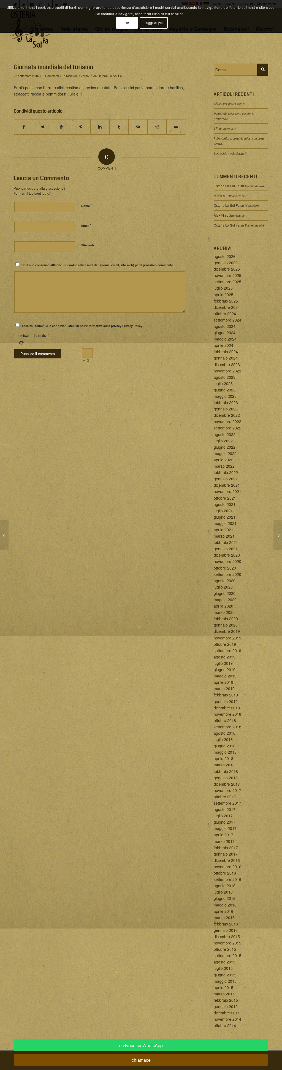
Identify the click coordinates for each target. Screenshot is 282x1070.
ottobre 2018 (225, 720)
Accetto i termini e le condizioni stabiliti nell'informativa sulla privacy (81, 326)
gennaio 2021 (226, 548)
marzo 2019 (224, 688)
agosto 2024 (224, 326)
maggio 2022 (225, 453)
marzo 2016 (224, 917)
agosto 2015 (224, 962)
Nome (86, 205)
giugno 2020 (224, 593)
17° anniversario (225, 128)
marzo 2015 (224, 994)
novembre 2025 (227, 275)
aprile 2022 (223, 459)
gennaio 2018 (226, 777)
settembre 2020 (227, 574)
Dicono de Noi (254, 186)
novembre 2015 (227, 943)
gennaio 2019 (226, 701)
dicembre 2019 (227, 631)
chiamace (141, 1060)
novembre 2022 (227, 421)
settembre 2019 (227, 650)
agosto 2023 (224, 377)
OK (126, 22)
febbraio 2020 (226, 618)
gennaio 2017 (226, 854)
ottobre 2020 (225, 568)
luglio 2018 (223, 739)
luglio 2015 (223, 968)
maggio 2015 (225, 981)
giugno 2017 (224, 822)
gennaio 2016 (226, 930)
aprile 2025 (223, 294)
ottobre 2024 (225, 313)
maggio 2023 (225, 396)
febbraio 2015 (226, 1000)
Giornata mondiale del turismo (53, 67)
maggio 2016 (225, 905)
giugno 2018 (224, 745)
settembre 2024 (227, 320)
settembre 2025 (227, 281)
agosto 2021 (224, 504)
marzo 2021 (224, 536)
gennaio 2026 (226, 262)
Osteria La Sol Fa (109, 75)
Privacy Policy (132, 326)
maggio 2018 (225, 752)
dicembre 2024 (227, 307)
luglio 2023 (223, 383)
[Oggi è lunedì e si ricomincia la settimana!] (4, 535)
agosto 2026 (224, 256)
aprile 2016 (223, 911)
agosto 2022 (224, 434)
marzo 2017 (224, 841)
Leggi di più (153, 22)
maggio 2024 (225, 339)
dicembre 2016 (227, 860)
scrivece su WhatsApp (141, 1045)
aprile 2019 (223, 682)
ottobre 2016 (225, 873)
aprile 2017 (223, 834)
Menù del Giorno (77, 75)
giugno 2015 (224, 975)
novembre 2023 (227, 371)
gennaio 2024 (226, 358)
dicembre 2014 (227, 1012)
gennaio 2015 (226, 1006)
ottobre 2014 (225, 1025)
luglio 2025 (223, 288)
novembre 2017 (227, 790)
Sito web (87, 245)
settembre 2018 (227, 726)
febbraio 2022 (226, 472)
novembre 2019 (227, 638)
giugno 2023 (224, 390)
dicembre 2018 (227, 707)
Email (86, 225)
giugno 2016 (224, 898)
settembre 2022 (227, 428)
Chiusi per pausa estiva (229, 103)
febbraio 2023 (226, 402)
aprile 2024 (223, 345)
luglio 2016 (223, 892)
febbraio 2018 (226, 771)
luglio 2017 (223, 815)
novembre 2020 (227, 561)
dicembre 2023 (227, 364)
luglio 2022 (223, 440)
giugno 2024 (224, 332)
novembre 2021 (227, 491)
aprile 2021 (223, 529)
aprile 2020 (223, 606)
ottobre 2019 (225, 644)
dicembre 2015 (227, 936)
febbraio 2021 (226, 542)
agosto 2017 (224, 809)
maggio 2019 (225, 676)
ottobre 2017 (225, 796)
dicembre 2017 (227, 784)
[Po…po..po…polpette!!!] (277, 535)
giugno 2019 (224, 669)
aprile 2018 (223, 758)
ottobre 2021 (225, 498)
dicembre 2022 (227, 415)
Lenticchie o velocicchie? (230, 153)
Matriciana (252, 205)
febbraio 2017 (226, 847)
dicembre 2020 (227, 555)
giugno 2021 (224, 517)
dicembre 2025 (227, 269)
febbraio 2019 (226, 695)
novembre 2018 (227, 714)
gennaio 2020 (226, 625)
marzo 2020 (224, 612)
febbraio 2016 (226, 924)
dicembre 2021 (227, 485)
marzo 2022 (224, 466)
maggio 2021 (225, 523)
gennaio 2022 (226, 478)
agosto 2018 (224, 733)
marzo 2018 (224, 764)
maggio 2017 (225, 828)
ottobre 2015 (225, 949)
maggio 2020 (225, 599)
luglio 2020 (223, 587)
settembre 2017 (227, 803)
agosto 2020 (224, 580)
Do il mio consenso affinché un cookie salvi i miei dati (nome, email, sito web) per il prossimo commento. (97, 265)
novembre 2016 (227, 866)
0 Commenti (51, 75)
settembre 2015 (227, 955)
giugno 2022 (224, 447)
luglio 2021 (223, 510)
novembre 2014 (227, 1019)
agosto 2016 (224, 885)
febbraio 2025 (226, 301)
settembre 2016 (227, 879)
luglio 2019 (223, 663)
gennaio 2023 (226, 409)
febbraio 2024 (226, 351)
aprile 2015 (223, 987)
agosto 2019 (224, 657)
